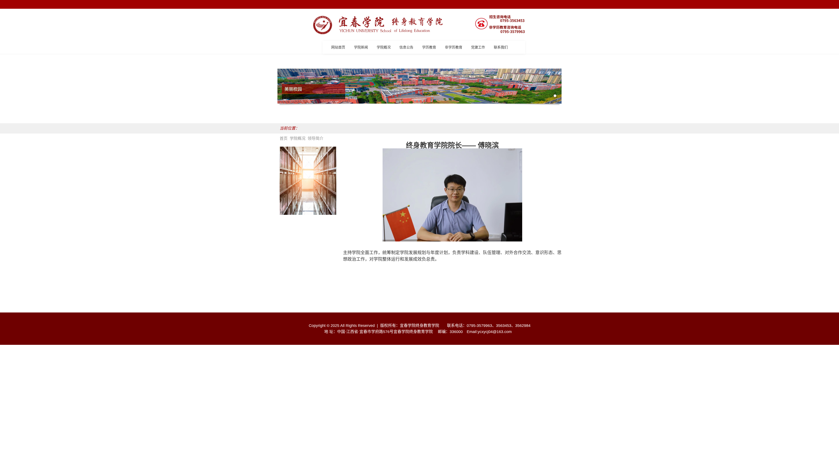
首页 (284, 138)
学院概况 (297, 138)
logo (391, 24)
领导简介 (315, 138)
